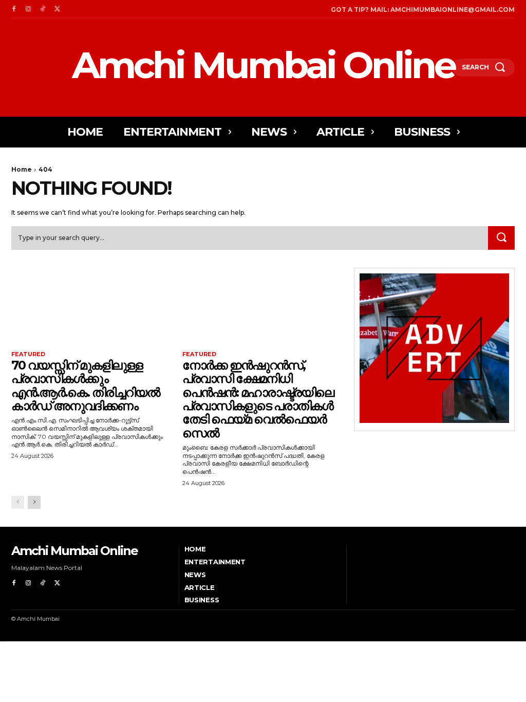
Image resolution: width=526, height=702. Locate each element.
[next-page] (34, 502)
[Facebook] (13, 9)
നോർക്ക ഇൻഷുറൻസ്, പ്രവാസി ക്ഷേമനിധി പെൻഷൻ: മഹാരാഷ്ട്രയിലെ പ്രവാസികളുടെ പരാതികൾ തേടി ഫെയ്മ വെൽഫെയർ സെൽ (258, 399)
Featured (28, 354)
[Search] (501, 238)
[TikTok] (42, 9)
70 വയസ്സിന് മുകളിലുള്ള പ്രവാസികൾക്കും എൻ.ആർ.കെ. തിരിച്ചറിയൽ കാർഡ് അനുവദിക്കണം (85, 385)
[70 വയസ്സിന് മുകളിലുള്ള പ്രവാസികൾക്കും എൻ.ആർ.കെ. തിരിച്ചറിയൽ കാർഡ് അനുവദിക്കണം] (91, 308)
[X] (57, 9)
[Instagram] (28, 9)
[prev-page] (17, 502)
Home (21, 169)
